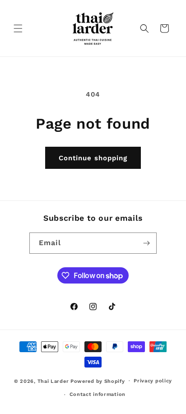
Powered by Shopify (97, 381)
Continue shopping (93, 158)
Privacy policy (153, 381)
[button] (18, 28)
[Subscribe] (146, 243)
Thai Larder (53, 381)
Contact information (98, 394)
